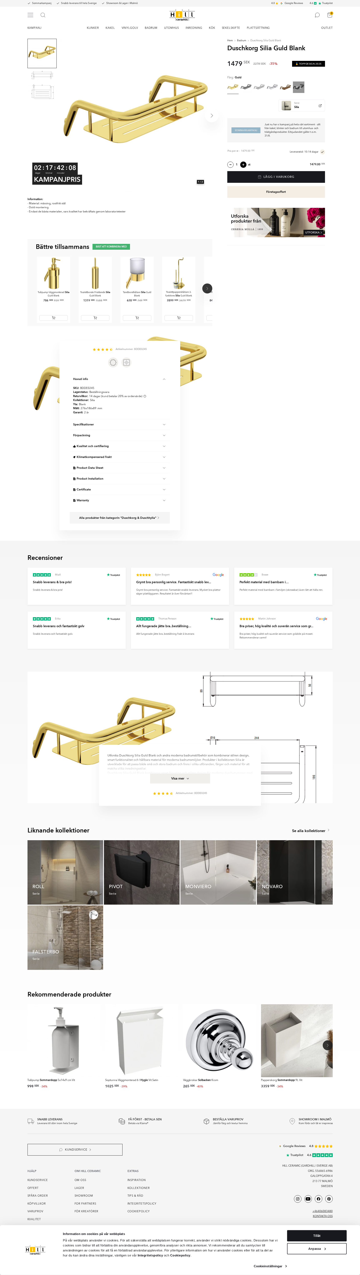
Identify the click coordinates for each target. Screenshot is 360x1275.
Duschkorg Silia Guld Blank (265, 40)
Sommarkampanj (41, 3)
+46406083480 (322, 1211)
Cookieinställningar (268, 1266)
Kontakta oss (323, 1216)
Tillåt (316, 1236)
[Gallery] (135, 115)
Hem (230, 40)
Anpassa (314, 1248)
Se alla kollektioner (309, 831)
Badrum (241, 40)
